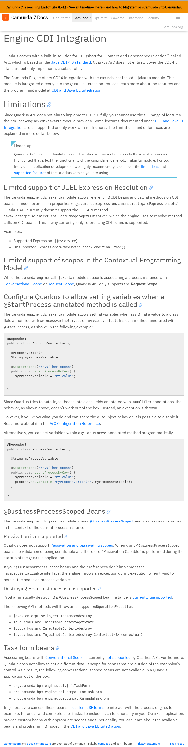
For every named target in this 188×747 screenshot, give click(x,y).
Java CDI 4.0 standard (71, 62)
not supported (118, 657)
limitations (150, 166)
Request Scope (61, 283)
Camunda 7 (82, 18)
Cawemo (117, 18)
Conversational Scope (23, 283)
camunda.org (12, 743)
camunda (104, 743)
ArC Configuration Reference (75, 423)
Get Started (62, 18)
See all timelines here (86, 7)
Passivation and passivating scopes (81, 545)
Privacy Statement (148, 743)
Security (152, 18)
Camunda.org (173, 27)
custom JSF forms (88, 707)
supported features (30, 172)
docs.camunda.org (39, 743)
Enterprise (135, 18)
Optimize (101, 18)
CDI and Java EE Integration (76, 90)
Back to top (176, 743)
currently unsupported (152, 597)
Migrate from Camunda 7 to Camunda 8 (152, 7)
